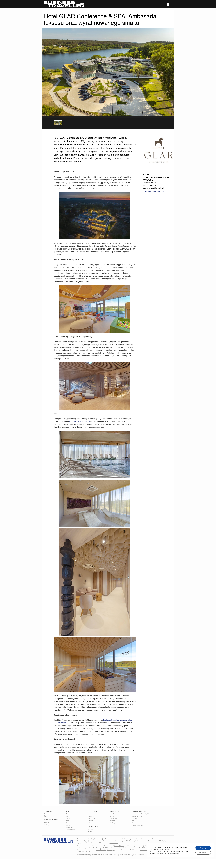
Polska (46, 814)
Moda (67, 816)
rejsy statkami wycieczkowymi (105, 850)
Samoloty (112, 814)
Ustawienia (203, 852)
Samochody (69, 827)
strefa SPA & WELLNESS (79, 421)
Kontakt (134, 823)
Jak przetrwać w (93, 818)
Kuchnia (68, 818)
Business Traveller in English (140, 814)
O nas (133, 821)
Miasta (90, 814)
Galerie (90, 831)
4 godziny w (91, 816)
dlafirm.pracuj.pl (71, 830)
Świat (45, 816)
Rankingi (46, 825)
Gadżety (112, 823)
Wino (67, 821)
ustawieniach (174, 853)
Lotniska (90, 821)
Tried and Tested (119, 846)
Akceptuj (203, 848)
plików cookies (113, 843)
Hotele (112, 816)
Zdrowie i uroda (70, 814)
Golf (67, 823)
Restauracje (113, 818)
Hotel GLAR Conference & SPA (154, 191)
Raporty (46, 822)
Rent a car (113, 821)
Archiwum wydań (137, 816)
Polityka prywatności (138, 825)
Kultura (68, 825)
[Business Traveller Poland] (64, 4)
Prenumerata (136, 818)
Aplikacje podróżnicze (94, 823)
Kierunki (90, 829)
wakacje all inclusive (146, 850)
